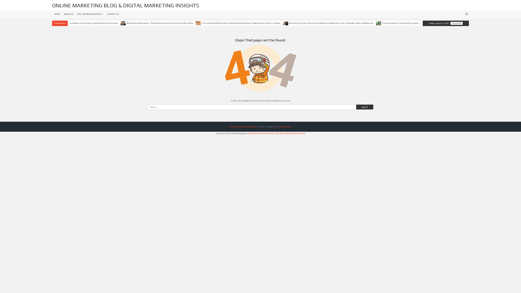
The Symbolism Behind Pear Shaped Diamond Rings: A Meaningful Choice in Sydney (232, 23)
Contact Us (113, 14)
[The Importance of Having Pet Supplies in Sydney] (370, 23)
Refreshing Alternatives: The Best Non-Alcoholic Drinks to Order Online (151, 23)
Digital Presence (255, 133)
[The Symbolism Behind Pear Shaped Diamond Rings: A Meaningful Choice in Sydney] (190, 23)
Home (57, 14)
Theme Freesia (285, 126)
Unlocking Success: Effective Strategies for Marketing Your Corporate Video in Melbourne (323, 23)
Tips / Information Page (89, 14)
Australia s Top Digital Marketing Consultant (285, 133)
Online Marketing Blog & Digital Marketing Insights (125, 5)
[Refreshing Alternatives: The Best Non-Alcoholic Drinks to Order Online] (115, 23)
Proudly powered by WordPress (243, 126)
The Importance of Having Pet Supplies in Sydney (397, 23)
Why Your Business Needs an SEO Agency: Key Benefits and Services (78, 23)
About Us (68, 14)
